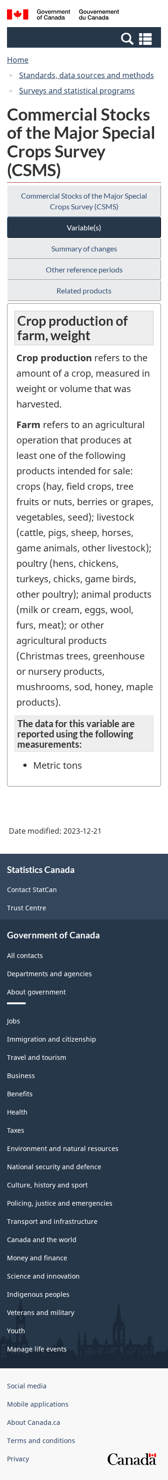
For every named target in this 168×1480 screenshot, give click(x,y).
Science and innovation (43, 1276)
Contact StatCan (32, 889)
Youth (16, 1330)
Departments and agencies (49, 973)
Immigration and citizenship (51, 1039)
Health (17, 1112)
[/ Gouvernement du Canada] (63, 15)
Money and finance (37, 1257)
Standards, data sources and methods (86, 75)
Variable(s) (84, 227)
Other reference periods (84, 269)
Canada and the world (42, 1239)
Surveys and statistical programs (77, 91)
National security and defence (54, 1166)
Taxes (15, 1130)
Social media (27, 1385)
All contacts (25, 955)
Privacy (18, 1458)
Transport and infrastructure (52, 1221)
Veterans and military (40, 1312)
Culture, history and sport (47, 1184)
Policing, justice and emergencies (59, 1203)
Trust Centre (26, 907)
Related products (84, 290)
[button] (85, 38)
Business (21, 1075)
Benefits (20, 1093)
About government (36, 991)
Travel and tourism (36, 1057)
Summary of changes (84, 248)
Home (17, 60)
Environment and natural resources (63, 1148)
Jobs (13, 1020)
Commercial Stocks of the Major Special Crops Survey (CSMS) (84, 201)
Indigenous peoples (38, 1294)
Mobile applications (38, 1404)
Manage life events (37, 1348)
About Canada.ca (33, 1422)
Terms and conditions (41, 1440)
